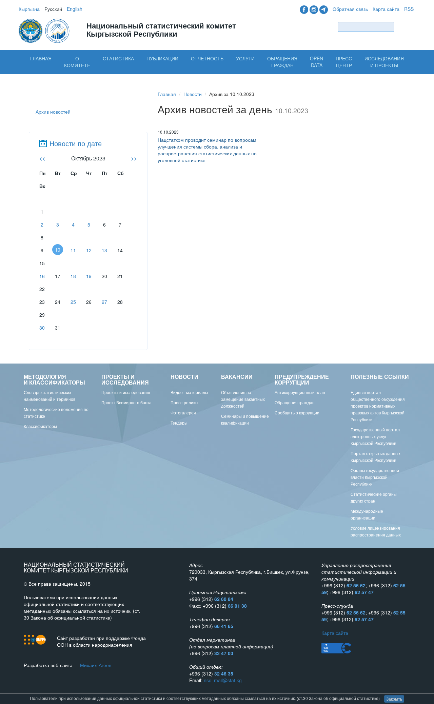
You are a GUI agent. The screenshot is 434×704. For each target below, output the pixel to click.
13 (104, 250)
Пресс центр (344, 62)
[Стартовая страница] (45, 30)
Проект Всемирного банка (126, 402)
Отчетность (207, 58)
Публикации (162, 58)
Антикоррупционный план (300, 392)
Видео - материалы (189, 392)
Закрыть (394, 699)
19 (89, 276)
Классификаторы (40, 426)
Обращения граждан (282, 62)
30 (42, 327)
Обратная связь (350, 8)
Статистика (118, 58)
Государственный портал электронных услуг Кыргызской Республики (375, 436)
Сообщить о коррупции (297, 412)
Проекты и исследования (125, 392)
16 (42, 276)
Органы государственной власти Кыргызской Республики (375, 477)
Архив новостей (53, 111)
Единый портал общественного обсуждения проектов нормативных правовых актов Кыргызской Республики (378, 405)
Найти (405, 27)
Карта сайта (386, 8)
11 (73, 250)
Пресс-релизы (184, 402)
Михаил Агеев (95, 665)
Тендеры (179, 423)
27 (104, 301)
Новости (192, 94)
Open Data (316, 62)
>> (134, 158)
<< (42, 158)
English (74, 8)
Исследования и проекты (384, 62)
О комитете (77, 62)
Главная (41, 58)
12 (89, 250)
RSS (409, 8)
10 (57, 249)
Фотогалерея (183, 412)
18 (73, 276)
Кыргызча (29, 8)
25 (73, 301)
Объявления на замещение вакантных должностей (243, 399)
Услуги (245, 58)
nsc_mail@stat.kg (223, 680)
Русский (53, 8)
